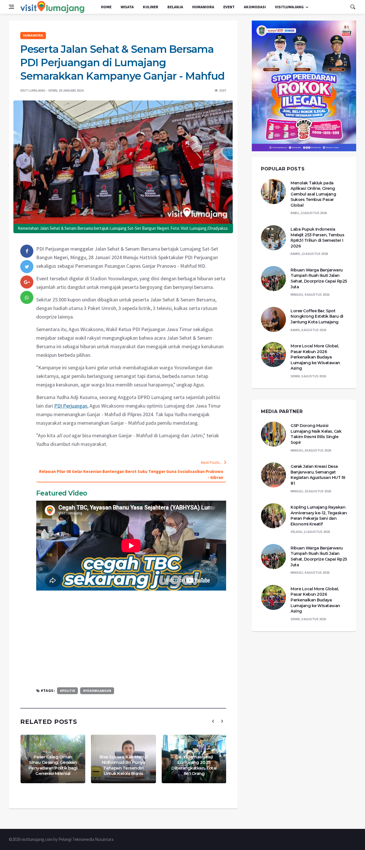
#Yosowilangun (97, 690)
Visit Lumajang (32, 90)
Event (229, 6)
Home (106, 6)
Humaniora (203, 6)
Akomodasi (255, 6)
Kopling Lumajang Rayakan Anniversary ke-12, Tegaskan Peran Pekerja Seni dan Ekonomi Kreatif (319, 516)
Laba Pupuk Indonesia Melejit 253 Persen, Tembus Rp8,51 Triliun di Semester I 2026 (317, 238)
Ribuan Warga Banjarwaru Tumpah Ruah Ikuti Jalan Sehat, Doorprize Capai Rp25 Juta (319, 278)
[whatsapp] (26, 297)
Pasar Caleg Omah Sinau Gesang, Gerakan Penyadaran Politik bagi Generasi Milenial (53, 765)
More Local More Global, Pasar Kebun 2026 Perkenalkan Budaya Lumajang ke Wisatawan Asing (315, 357)
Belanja (175, 6)
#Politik (67, 690)
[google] (26, 282)
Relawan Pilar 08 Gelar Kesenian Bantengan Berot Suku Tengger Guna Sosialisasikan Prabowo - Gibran (131, 474)
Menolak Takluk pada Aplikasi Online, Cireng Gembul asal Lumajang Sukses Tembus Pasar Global (313, 194)
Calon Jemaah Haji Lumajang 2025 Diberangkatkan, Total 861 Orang (194, 765)
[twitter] (26, 266)
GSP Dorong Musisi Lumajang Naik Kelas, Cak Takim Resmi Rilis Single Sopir (316, 434)
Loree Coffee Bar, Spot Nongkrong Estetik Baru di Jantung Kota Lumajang (317, 316)
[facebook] (26, 251)
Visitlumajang (289, 6)
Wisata (127, 6)
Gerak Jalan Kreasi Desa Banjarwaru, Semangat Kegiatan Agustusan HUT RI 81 (318, 475)
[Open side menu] (11, 7)
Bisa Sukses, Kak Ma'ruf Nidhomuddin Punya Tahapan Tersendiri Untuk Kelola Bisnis (124, 765)
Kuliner (150, 6)
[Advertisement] (131, 639)
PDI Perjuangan (70, 405)
